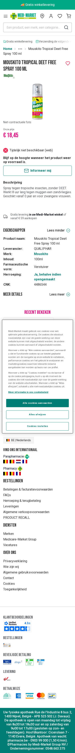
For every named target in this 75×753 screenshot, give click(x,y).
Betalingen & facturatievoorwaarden (28, 489)
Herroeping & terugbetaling (22, 501)
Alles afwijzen (37, 414)
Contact (8, 578)
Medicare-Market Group (19, 539)
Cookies (9, 584)
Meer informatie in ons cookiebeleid (28, 392)
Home (7, 49)
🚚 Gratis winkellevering (38, 5)
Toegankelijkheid (15, 589)
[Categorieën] (5, 16)
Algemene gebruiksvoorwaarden (25, 572)
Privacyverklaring (15, 561)
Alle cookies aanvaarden (37, 403)
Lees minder (56, 230)
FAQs (7, 495)
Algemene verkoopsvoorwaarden (26, 512)
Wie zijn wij (11, 567)
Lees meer (57, 294)
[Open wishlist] (60, 16)
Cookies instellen (37, 426)
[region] (37, 376)
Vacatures (10, 545)
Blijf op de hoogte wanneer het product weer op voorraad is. (37, 160)
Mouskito (41, 254)
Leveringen (11, 506)
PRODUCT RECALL (16, 518)
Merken (8, 534)
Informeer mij (40, 170)
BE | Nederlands (21, 440)
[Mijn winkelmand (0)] (68, 16)
